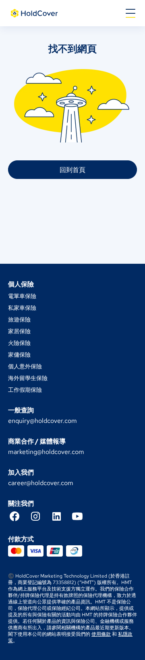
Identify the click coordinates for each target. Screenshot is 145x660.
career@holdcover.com (40, 483)
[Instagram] (39, 516)
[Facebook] (18, 516)
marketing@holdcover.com (46, 452)
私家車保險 (22, 307)
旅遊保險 (19, 319)
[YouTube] (81, 516)
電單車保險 (22, 296)
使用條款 (101, 634)
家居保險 (19, 331)
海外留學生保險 (28, 378)
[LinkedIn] (60, 516)
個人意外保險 (25, 366)
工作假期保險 (25, 389)
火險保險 (19, 343)
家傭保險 (19, 354)
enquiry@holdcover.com (42, 420)
